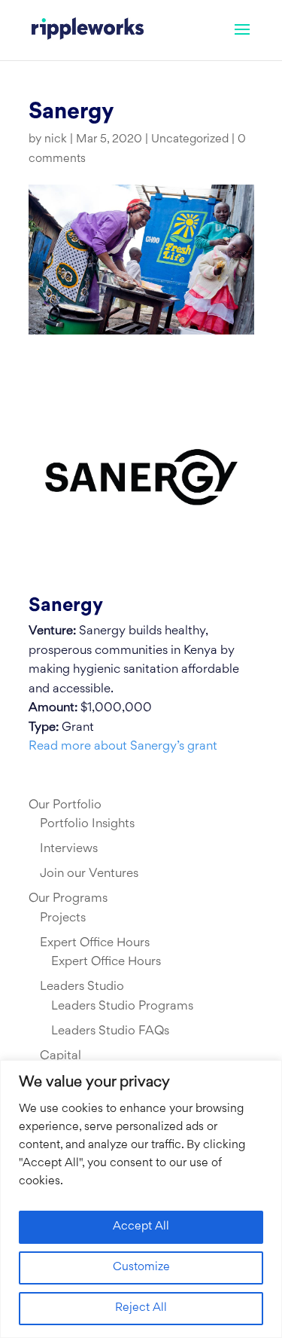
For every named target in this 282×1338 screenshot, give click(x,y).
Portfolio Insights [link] (87, 824)
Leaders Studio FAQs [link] (110, 1031)
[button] (242, 39)
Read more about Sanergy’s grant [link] (123, 747)
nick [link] (55, 139)
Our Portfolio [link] (65, 805)
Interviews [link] (69, 849)
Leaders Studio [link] (82, 987)
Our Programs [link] (68, 899)
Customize (141, 1267)
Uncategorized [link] (190, 139)
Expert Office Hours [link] (95, 943)
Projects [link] (63, 918)
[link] (88, 30)
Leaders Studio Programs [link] (122, 1006)
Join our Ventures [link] (89, 874)
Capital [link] (60, 1056)
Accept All (141, 1227)
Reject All (141, 1308)
